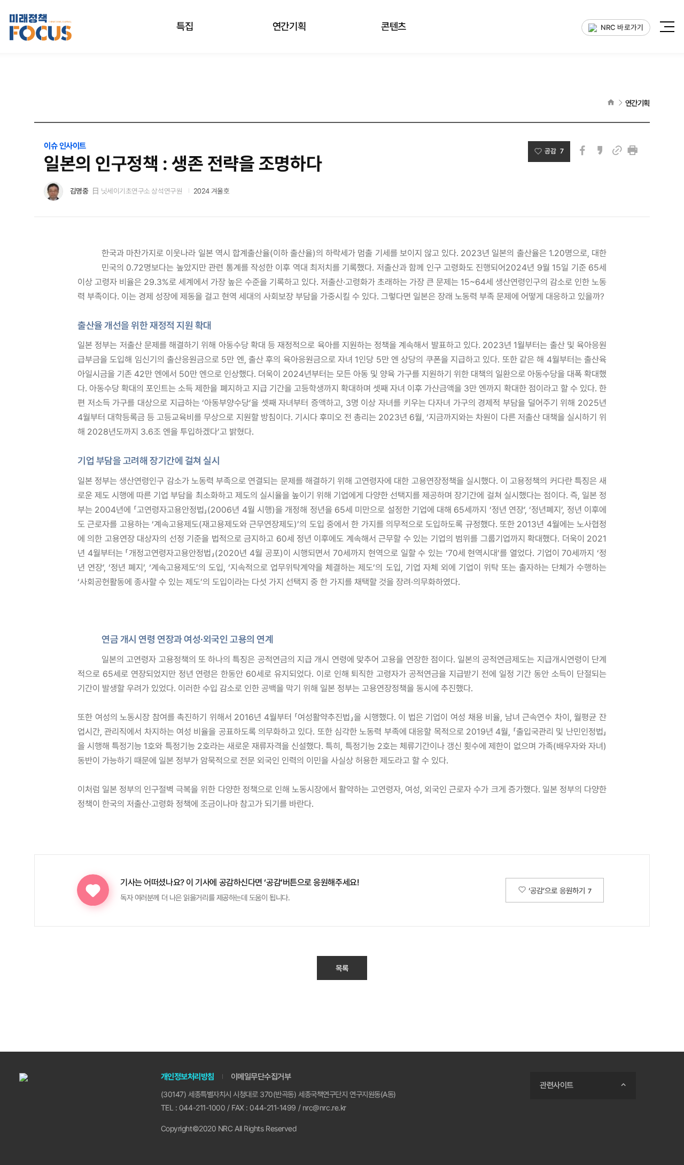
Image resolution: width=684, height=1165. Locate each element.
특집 (184, 26)
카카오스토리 (600, 150)
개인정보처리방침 (187, 1077)
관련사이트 (556, 1085)
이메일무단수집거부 (261, 1077)
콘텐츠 (393, 26)
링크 (617, 150)
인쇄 (632, 150)
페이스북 (582, 150)
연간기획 (289, 26)
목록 (342, 968)
